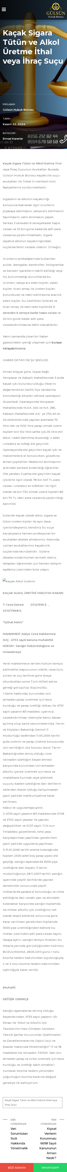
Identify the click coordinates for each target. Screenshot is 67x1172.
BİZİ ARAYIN (17, 1167)
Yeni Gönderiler (47, 1139)
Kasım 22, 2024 (14, 124)
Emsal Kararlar (13, 138)
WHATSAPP (50, 1167)
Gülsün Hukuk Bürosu (18, 109)
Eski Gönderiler (19, 1134)
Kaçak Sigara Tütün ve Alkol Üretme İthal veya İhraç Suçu (31, 1102)
